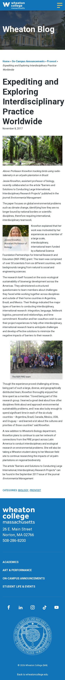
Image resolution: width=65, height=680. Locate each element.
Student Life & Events (19, 586)
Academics (11, 562)
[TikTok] (44, 607)
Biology (23, 490)
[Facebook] (9, 607)
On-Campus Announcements (28, 61)
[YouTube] (56, 607)
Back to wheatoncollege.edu (32, 674)
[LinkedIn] (21, 607)
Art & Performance (17, 570)
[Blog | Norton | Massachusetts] (17, 5)
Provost (51, 61)
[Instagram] (32, 607)
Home (6, 61)
